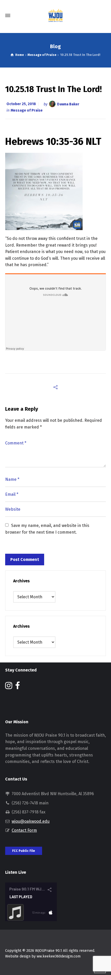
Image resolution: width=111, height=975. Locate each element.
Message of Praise (27, 110)
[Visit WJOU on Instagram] (8, 687)
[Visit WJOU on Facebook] (17, 687)
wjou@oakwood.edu (31, 821)
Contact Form (24, 830)
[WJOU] (55, 15)
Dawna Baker (68, 104)
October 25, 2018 (21, 104)
